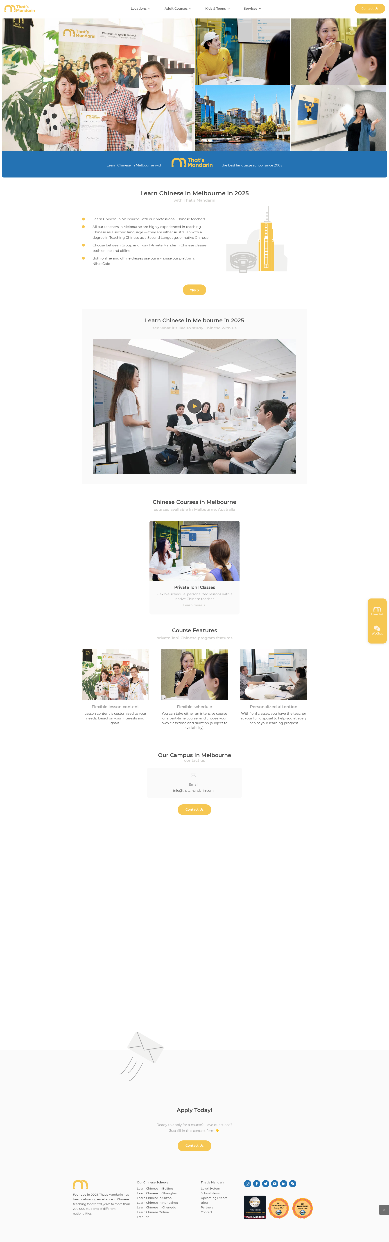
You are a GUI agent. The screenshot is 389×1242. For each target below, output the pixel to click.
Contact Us (370, 8)
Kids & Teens (215, 9)
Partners (207, 1207)
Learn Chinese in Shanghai (157, 1193)
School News (210, 1193)
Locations (139, 9)
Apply (194, 290)
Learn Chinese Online (153, 1212)
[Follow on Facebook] (256, 1183)
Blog (204, 1202)
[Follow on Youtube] (274, 1183)
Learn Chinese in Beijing (155, 1188)
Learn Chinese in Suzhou (155, 1198)
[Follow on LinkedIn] (283, 1183)
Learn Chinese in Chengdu (156, 1207)
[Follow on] (292, 1183)
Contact (206, 1212)
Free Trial (143, 1217)
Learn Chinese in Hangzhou (157, 1202)
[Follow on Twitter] (265, 1183)
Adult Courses (176, 9)
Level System (210, 1188)
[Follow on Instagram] (247, 1183)
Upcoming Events (214, 1198)
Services (250, 9)
